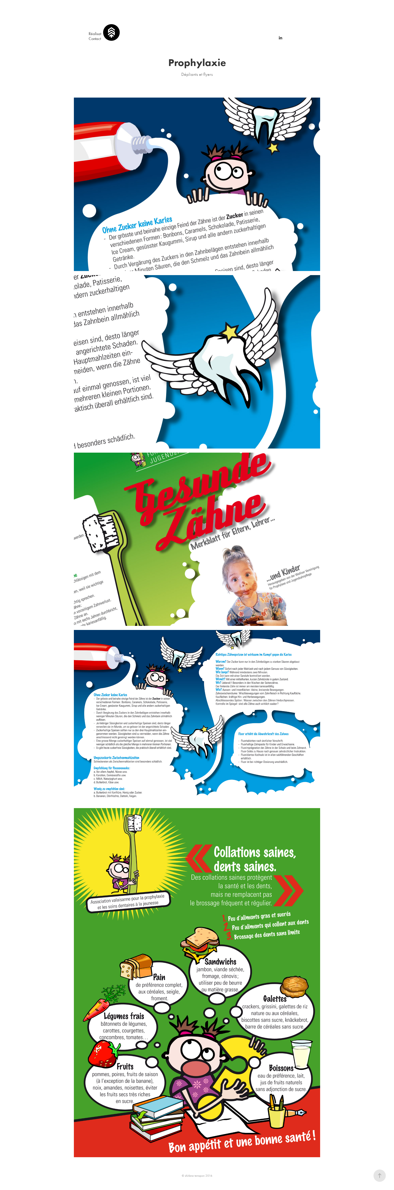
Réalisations (98, 33)
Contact (95, 38)
